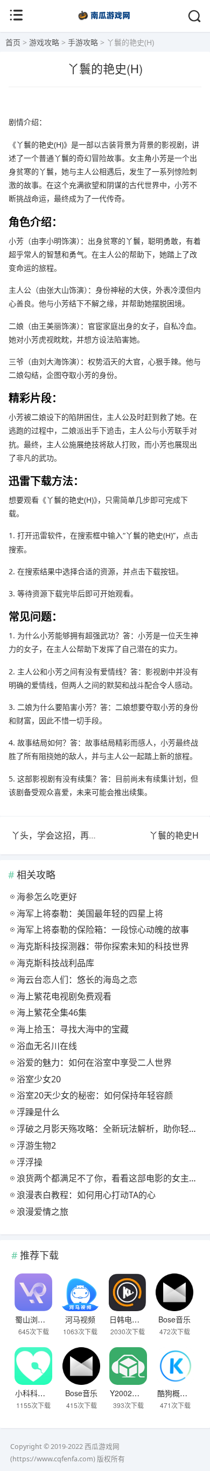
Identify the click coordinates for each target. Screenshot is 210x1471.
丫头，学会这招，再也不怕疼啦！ (76, 835)
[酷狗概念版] (175, 1366)
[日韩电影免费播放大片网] (127, 1292)
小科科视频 (34, 1393)
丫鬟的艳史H (174, 835)
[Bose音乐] (174, 1292)
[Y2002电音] (128, 1366)
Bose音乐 (174, 1319)
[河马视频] (80, 1292)
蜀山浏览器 (34, 1319)
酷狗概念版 (176, 1393)
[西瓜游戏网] (105, 21)
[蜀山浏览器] (33, 1292)
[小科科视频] (33, 1366)
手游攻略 (83, 42)
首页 (12, 42)
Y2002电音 (128, 1393)
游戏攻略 (44, 42)
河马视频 (80, 1319)
